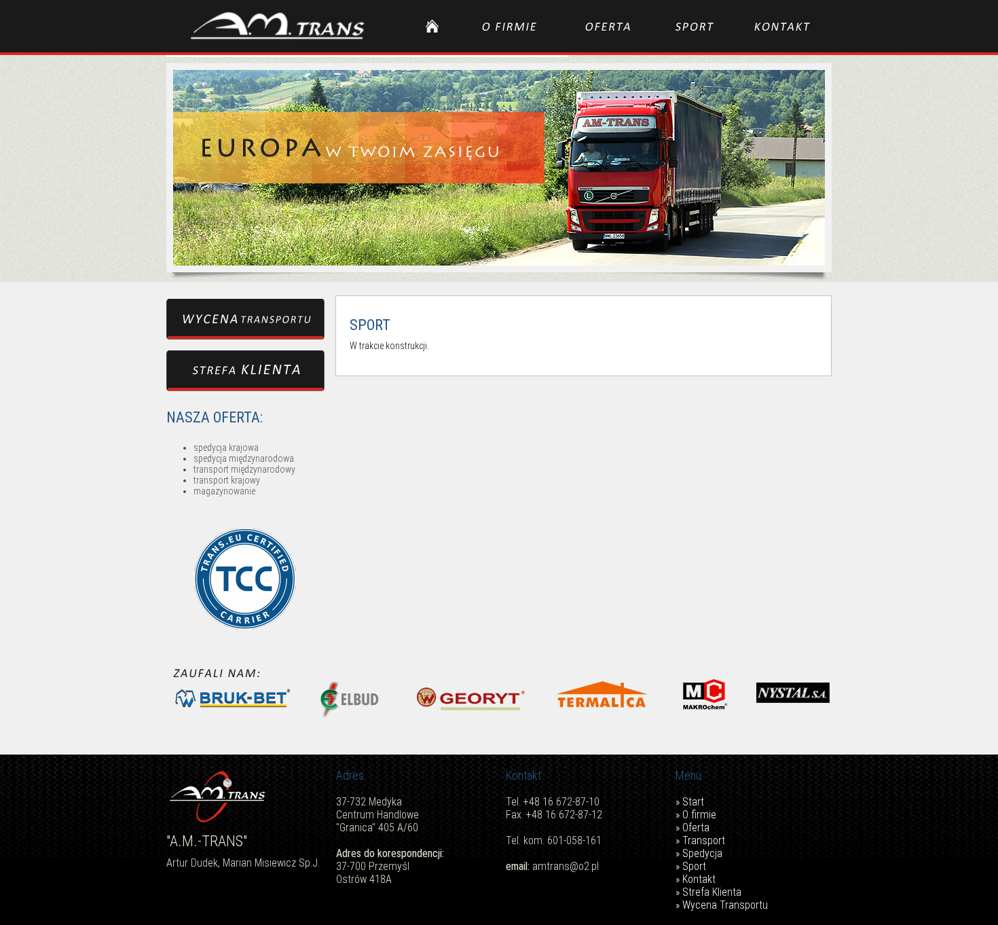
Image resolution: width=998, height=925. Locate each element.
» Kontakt (696, 879)
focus (499, 165)
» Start (690, 801)
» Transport (700, 840)
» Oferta (692, 827)
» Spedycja (699, 853)
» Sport (691, 866)
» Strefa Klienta (708, 892)
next (793, 165)
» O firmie (696, 814)
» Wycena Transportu (722, 905)
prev (204, 165)
